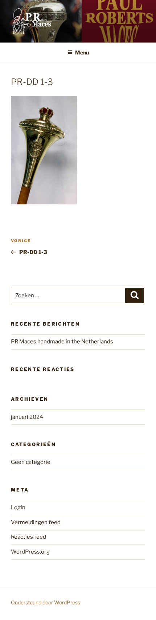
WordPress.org (30, 551)
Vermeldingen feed (36, 522)
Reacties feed (28, 537)
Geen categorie (30, 462)
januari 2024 (27, 417)
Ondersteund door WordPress (45, 602)
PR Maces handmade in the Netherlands (62, 341)
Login (18, 507)
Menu (82, 52)
